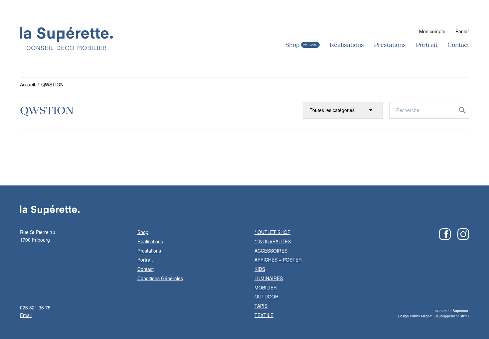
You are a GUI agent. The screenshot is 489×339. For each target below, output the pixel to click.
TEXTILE (263, 315)
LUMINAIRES (268, 278)
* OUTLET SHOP (272, 232)
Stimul (464, 316)
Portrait (426, 44)
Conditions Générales (160, 278)
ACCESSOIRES (270, 250)
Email (26, 315)
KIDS (259, 269)
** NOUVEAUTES (272, 241)
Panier (462, 31)
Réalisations (347, 44)
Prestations (390, 44)
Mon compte (432, 31)
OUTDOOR (266, 296)
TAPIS (260, 305)
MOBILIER (265, 287)
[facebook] (445, 234)
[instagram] (463, 234)
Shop (292, 44)
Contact (458, 44)
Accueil (27, 84)
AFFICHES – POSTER (278, 259)
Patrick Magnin (421, 316)
